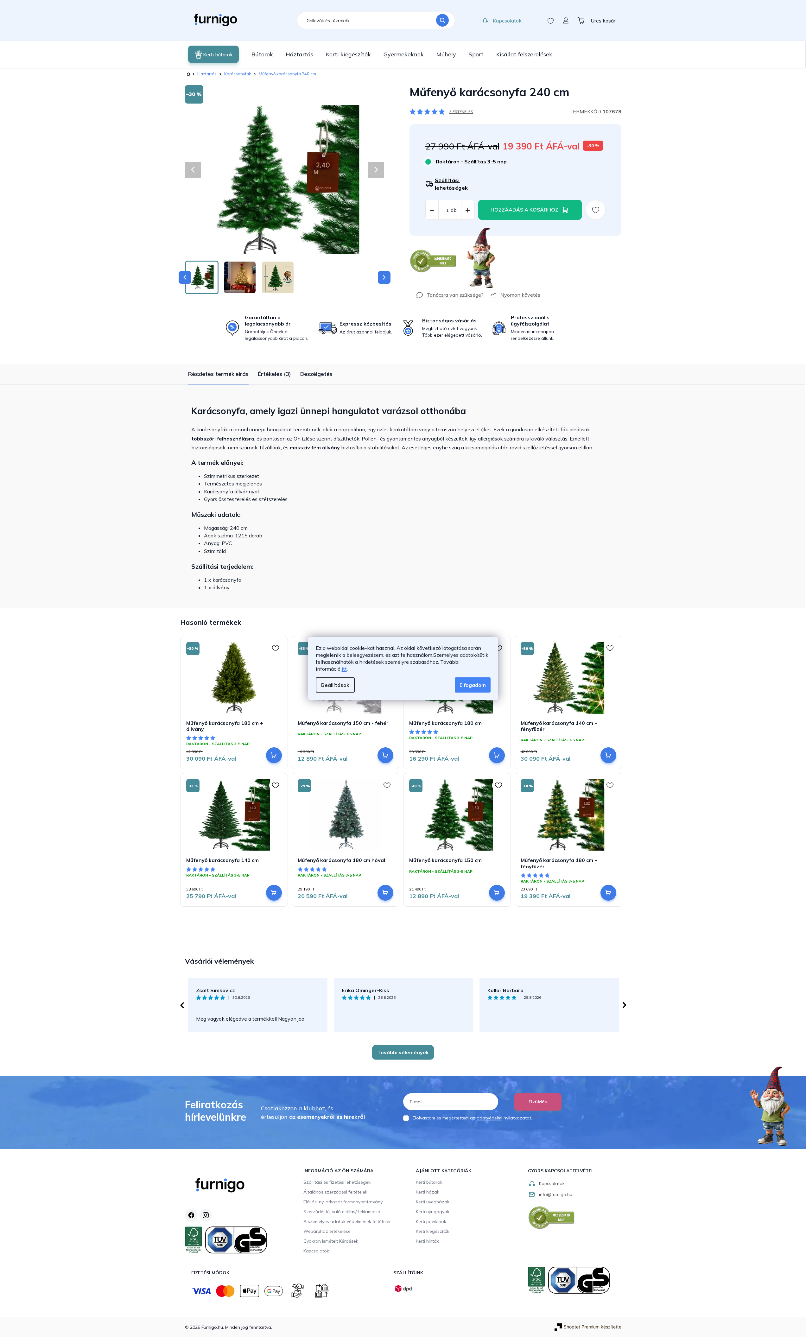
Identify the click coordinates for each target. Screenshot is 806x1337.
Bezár (421, 239)
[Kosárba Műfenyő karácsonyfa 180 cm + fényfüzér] (608, 893)
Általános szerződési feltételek (335, 1192)
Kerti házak (427, 1192)
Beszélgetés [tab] (316, 373)
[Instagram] (205, 1215)
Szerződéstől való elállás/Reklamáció (341, 1211)
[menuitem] (213, 54)
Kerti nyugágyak (432, 1211)
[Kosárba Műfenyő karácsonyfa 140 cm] (274, 893)
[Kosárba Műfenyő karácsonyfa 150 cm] (497, 893)
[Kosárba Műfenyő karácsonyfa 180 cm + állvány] (274, 755)
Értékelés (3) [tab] (274, 373)
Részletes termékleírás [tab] (218, 373)
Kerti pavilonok (431, 1221)
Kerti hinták (427, 1241)
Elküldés (538, 1102)
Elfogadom (473, 685)
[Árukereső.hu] (433, 261)
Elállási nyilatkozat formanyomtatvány (343, 1202)
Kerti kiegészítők (432, 1231)
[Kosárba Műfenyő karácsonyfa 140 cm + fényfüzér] (608, 755)
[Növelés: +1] (467, 210)
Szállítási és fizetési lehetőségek (337, 1182)
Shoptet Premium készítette (592, 1326)
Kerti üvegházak (432, 1202)
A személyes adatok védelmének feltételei (346, 1221)
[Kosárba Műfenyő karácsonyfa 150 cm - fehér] (385, 755)
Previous (182, 1005)
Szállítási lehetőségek (451, 184)
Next (624, 1005)
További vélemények (403, 1052)
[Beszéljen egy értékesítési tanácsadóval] (450, 295)
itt (344, 669)
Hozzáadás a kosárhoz (524, 209)
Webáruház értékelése (327, 1231)
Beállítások (335, 685)
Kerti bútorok (429, 1182)
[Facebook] (191, 1215)
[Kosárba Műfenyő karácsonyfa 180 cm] (497, 755)
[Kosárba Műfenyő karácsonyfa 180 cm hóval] (385, 893)
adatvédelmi (489, 1118)
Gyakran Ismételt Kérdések (330, 1241)
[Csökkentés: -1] (432, 210)
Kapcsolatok (507, 20)
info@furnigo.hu (555, 1194)
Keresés (442, 20)
